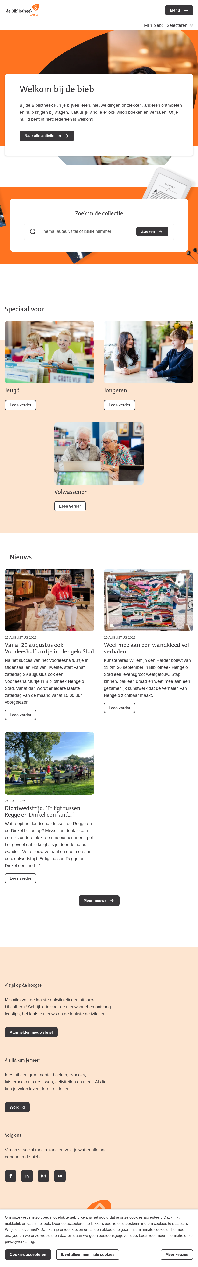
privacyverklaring (19, 1241)
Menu (181, 10)
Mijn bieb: (153, 25)
